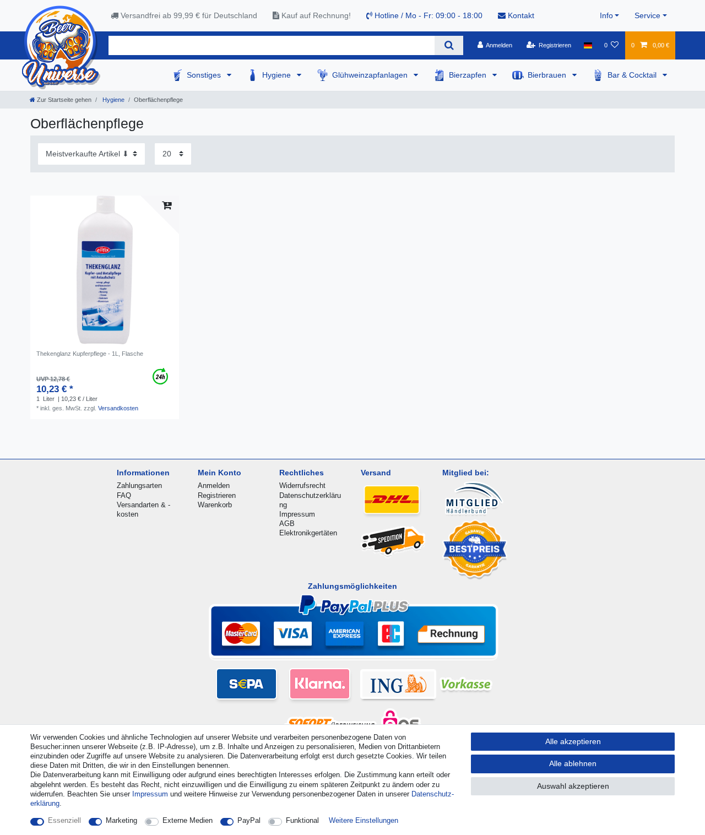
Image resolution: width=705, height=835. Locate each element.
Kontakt (520, 15)
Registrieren (217, 495)
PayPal (249, 820)
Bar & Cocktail (633, 75)
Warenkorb (215, 505)
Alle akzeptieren (573, 741)
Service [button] (647, 15)
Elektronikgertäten (308, 533)
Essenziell (64, 820)
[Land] (587, 45)
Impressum (297, 514)
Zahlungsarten (139, 485)
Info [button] (606, 15)
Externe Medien (187, 820)
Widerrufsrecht (302, 485)
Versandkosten (118, 408)
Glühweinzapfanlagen (371, 75)
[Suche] (449, 45)
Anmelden (214, 485)
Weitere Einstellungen (363, 820)
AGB (287, 523)
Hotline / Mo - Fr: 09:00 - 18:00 (427, 15)
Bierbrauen (548, 75)
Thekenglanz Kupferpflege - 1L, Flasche (89, 353)
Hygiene (277, 75)
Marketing (121, 820)
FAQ (124, 495)
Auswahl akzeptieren (573, 786)
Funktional (302, 820)
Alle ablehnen (572, 763)
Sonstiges (205, 75)
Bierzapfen (469, 75)
